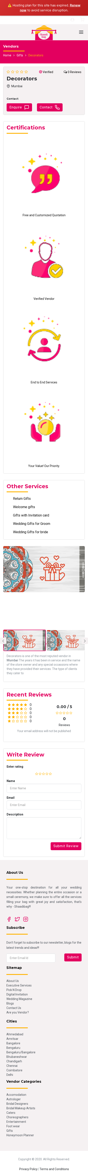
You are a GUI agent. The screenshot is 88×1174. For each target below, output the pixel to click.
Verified (47, 72)
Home (7, 55)
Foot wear (13, 1126)
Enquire (15, 107)
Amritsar (12, 1038)
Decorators (35, 55)
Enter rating (15, 766)
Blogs (10, 1003)
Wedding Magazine (19, 999)
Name (11, 781)
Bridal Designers (17, 1103)
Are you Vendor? (17, 1012)
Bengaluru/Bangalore (20, 1052)
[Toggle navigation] (81, 32)
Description (15, 814)
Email (11, 797)
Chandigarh (14, 1061)
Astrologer (13, 1099)
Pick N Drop (14, 990)
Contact (46, 107)
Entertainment (16, 1121)
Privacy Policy (28, 1169)
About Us (12, 981)
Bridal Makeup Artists (20, 1108)
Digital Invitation (17, 994)
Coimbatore (14, 1070)
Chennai (12, 1065)
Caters (10, 1112)
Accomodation (16, 1094)
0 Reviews (74, 72)
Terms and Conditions (54, 1169)
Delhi (9, 1074)
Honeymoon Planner (20, 1135)
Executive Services (19, 985)
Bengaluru (13, 1047)
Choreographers (17, 1117)
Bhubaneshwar (16, 1056)
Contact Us (13, 1008)
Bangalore (13, 1043)
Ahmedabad (14, 1034)
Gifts (20, 55)
